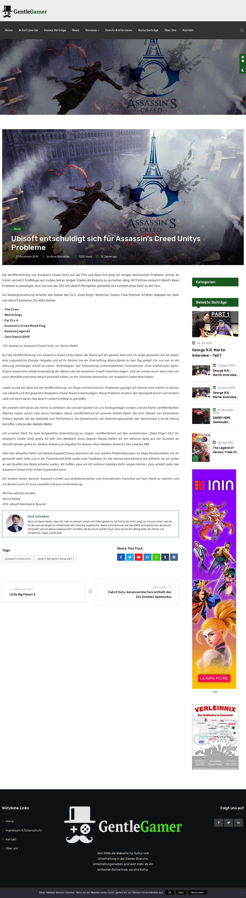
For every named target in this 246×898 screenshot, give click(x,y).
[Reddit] (174, 557)
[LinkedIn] (147, 557)
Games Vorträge (55, 30)
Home (9, 30)
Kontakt (188, 30)
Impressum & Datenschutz (24, 830)
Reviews (91, 30)
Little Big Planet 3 (22, 594)
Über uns (170, 30)
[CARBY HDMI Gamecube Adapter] (201, 416)
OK (169, 892)
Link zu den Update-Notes (34, 424)
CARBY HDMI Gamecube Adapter (221, 422)
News (75, 30)
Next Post (160, 587)
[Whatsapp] (156, 557)
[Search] (242, 30)
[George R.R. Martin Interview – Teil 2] (201, 370)
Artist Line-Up (28, 30)
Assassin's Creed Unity (18, 558)
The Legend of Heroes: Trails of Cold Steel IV (224, 452)
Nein (181, 892)
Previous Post (23, 589)
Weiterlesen (197, 892)
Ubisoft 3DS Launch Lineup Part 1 (55, 558)
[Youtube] (139, 557)
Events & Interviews (118, 30)
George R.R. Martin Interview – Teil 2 (224, 375)
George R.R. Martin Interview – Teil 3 (224, 397)
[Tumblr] (165, 557)
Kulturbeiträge (148, 30)
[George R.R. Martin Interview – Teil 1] (215, 324)
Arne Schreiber (60, 256)
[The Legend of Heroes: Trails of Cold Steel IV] (201, 447)
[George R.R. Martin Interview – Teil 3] (201, 392)
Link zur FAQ (140, 444)
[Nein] (241, 893)
